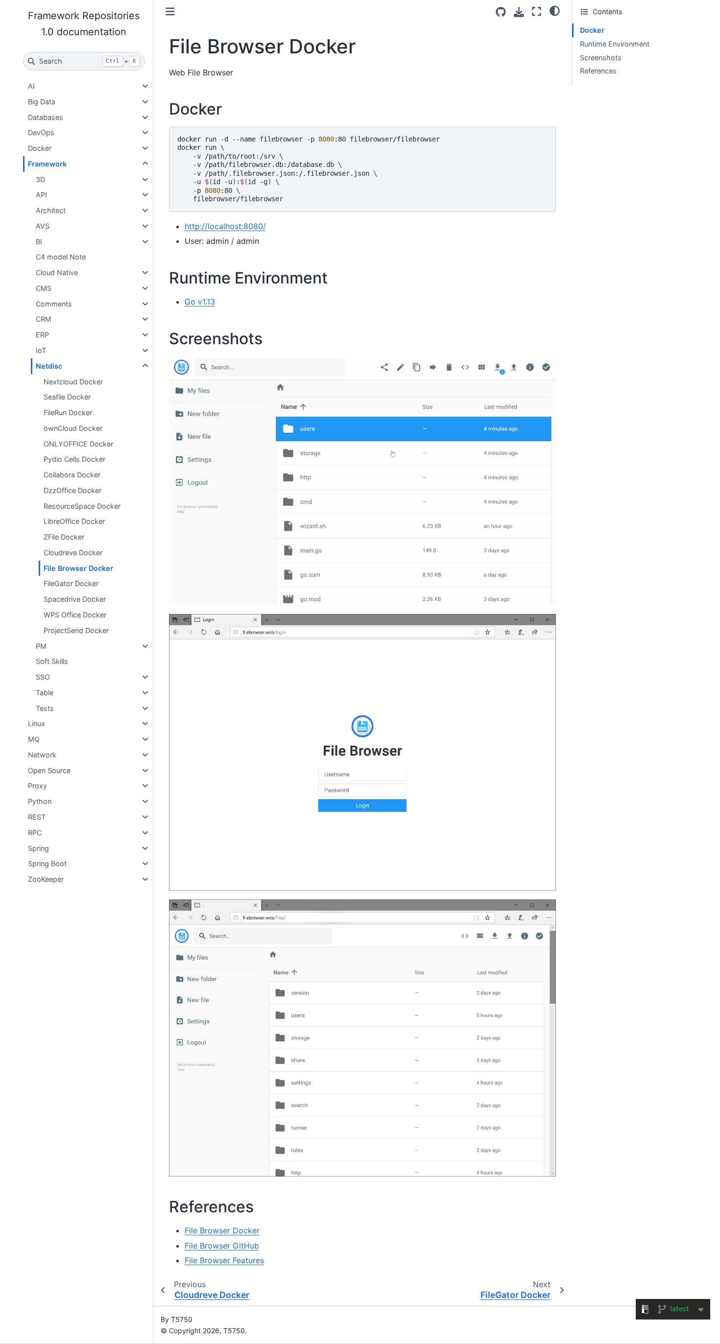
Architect (51, 210)
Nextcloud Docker (73, 381)
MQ (34, 739)
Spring (38, 848)
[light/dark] (555, 10)
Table (44, 692)
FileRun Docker (68, 412)
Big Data (41, 101)
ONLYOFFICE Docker (78, 444)
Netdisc (49, 366)
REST (37, 817)
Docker (39, 148)
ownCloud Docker (73, 428)
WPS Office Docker (75, 615)
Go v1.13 (200, 302)
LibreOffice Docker (74, 521)
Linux (36, 723)
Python (39, 801)
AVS (42, 226)
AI (31, 86)
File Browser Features (224, 1260)
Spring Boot (47, 863)
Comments (54, 304)
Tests (45, 708)
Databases (45, 117)
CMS (43, 288)
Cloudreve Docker (73, 552)
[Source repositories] (501, 12)
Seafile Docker (67, 397)
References (598, 71)
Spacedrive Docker (75, 599)
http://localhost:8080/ (225, 226)
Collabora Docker (72, 475)
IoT (41, 350)
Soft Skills (52, 661)
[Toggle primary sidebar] (170, 11)
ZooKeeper (46, 879)
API (41, 194)
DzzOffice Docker (72, 490)
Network (42, 755)
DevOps (41, 132)
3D (40, 179)
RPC (35, 832)
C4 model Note (61, 257)
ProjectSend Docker (76, 630)
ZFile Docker (64, 537)
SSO (43, 677)
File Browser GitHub (222, 1245)
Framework (47, 164)
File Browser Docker (78, 568)
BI (39, 241)
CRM (43, 319)
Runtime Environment (614, 44)
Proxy (37, 785)
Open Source (49, 770)
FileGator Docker (71, 583)
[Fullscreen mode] (537, 11)
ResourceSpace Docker (82, 506)
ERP (42, 334)
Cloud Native (57, 272)
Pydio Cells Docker (74, 459)
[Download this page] (519, 12)
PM (41, 646)
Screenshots (601, 57)
